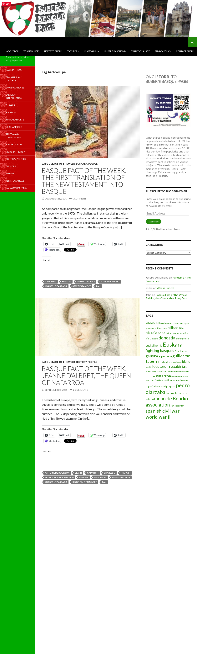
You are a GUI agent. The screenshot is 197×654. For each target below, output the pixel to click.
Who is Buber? (31, 51)
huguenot (100, 477)
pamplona (170, 386)
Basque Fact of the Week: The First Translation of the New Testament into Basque (84, 181)
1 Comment (79, 198)
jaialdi (149, 367)
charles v (109, 472)
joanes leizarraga (56, 286)
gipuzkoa (165, 356)
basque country (172, 323)
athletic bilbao (155, 323)
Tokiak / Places (14, 144)
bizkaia (151, 332)
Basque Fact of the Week (58, 163)
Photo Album (91, 51)
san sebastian (177, 405)
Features (72, 51)
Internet (11, 173)
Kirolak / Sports (15, 119)
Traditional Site (140, 51)
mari (173, 371)
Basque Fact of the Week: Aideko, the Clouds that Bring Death (167, 296)
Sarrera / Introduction (14, 96)
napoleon (176, 376)
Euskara (81, 163)
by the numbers (173, 333)
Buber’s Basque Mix (115, 51)
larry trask (157, 371)
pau (98, 286)
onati (163, 386)
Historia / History (16, 152)
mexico (179, 371)
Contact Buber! (185, 51)
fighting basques (160, 350)
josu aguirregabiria (168, 366)
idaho (186, 361)
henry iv (66, 281)
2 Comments (80, 389)
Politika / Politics (16, 159)
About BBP (12, 51)
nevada (184, 376)
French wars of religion (59, 477)
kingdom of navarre (85, 482)
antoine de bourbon (57, 472)
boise (161, 333)
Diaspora (153, 338)
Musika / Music (14, 127)
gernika (152, 356)
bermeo (163, 328)
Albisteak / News (15, 180)
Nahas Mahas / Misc (16, 188)
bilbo (181, 328)
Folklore (11, 112)
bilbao (173, 327)
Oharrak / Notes (15, 87)
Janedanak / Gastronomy (13, 136)
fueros (183, 351)
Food (177, 351)
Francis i (125, 472)
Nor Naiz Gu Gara (154, 380)
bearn (78, 472)
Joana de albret (110, 281)
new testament (82, 286)
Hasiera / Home (14, 70)
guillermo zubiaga (173, 362)
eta (187, 338)
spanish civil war (163, 411)
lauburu (167, 371)
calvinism (50, 281)
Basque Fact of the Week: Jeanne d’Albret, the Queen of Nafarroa (86, 375)
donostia (167, 337)
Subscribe (154, 221)
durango (180, 338)
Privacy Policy (163, 51)
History (81, 361)
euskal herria (154, 345)
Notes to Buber (53, 51)
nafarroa (163, 376)
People (93, 163)
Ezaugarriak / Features (13, 79)
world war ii (158, 417)
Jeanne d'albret (86, 281)
